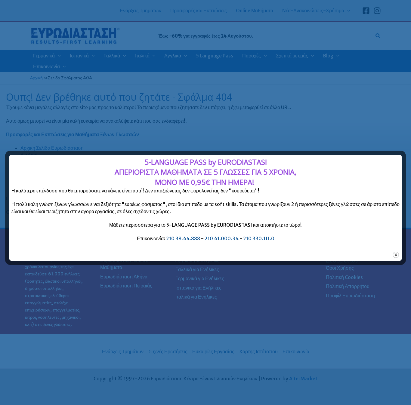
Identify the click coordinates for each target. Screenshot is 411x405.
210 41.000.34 (222, 238)
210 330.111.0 (258, 238)
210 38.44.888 (183, 238)
